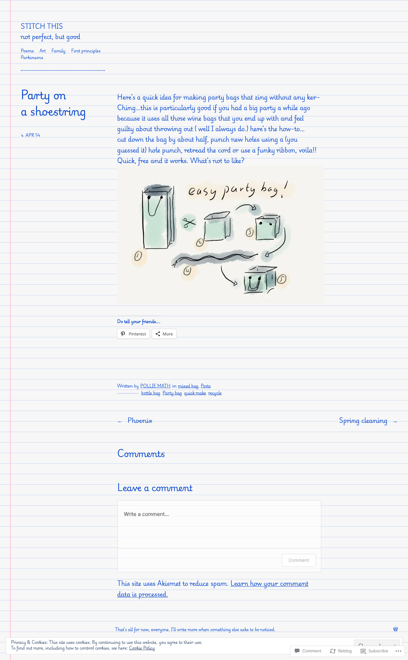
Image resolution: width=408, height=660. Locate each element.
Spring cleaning (363, 420)
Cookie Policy (142, 648)
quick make (195, 393)
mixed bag (188, 386)
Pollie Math (155, 386)
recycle (215, 393)
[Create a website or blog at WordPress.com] (395, 629)
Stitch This (42, 26)
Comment (298, 560)
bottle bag (150, 393)
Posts (206, 386)
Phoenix (139, 420)
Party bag (172, 393)
